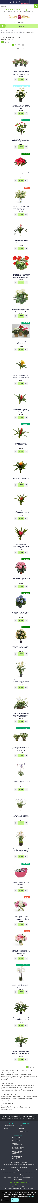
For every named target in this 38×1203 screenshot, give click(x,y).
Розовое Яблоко (5, 31)
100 (23, 48)
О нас (20, 1125)
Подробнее (30, 1196)
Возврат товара (16, 1140)
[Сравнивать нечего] (19, 2)
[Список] (19, 45)
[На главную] (2, 26)
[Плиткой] (13, 45)
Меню (21, 26)
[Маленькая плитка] (16, 45)
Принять (14, 1200)
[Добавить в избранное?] (26, 79)
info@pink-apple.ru (29, 10)
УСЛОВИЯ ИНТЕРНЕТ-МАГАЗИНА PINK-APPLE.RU (17, 1157)
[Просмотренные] (13, 2)
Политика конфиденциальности (17, 1144)
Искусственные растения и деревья (21, 31)
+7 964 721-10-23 (8, 10)
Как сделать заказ (16, 1137)
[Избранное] (16, 2)
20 (13, 48)
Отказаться (6, 1200)
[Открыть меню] (10, 2)
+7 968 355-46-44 (18, 10)
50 (18, 48)
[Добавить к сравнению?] (15, 79)
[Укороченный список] (23, 45)
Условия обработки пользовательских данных (17, 1152)
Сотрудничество (23, 1131)
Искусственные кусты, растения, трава (11, 32)
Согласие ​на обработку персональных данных (18, 1148)
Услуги (6, 1128)
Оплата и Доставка (9, 1125)
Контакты (21, 1128)
